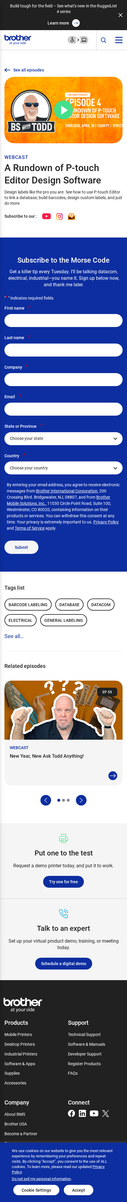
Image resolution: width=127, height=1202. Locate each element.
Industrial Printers (20, 1054)
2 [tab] (63, 800)
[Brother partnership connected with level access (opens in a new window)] (78, 39)
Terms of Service (30, 528)
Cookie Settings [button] (36, 1190)
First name (17, 308)
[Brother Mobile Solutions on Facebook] (71, 1113)
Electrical (20, 620)
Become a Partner (20, 1133)
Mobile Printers (18, 1034)
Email (12, 396)
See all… (14, 636)
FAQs (73, 1073)
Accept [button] (78, 1190)
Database (69, 604)
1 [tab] (58, 800)
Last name (17, 337)
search (103, 40)
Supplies (12, 1073)
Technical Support (84, 1034)
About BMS (14, 1114)
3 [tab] (68, 800)
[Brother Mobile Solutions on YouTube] (94, 1113)
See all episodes (28, 70)
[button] (63, 109)
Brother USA (15, 1124)
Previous (45, 800)
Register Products (84, 1063)
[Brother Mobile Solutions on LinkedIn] (82, 1113)
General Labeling (63, 620)
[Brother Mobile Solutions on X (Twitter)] (105, 1113)
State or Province (23, 426)
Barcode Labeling (28, 604)
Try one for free (63, 881)
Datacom (100, 604)
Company (16, 367)
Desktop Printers (19, 1044)
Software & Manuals (86, 1044)
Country (14, 455)
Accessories (15, 1083)
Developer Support (85, 1054)
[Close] (120, 15)
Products (16, 1022)
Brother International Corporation (66, 491)
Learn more (58, 23)
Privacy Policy (106, 522)
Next (81, 800)
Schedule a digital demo (63, 963)
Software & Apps (19, 1063)
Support (78, 1022)
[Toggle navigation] (119, 40)
